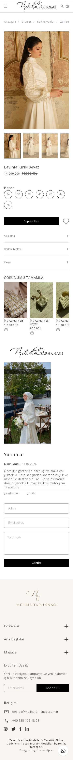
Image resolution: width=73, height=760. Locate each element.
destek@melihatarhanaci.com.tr (35, 712)
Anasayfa (10, 21)
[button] (12, 145)
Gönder (36, 563)
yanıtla (31, 493)
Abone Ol (52, 688)
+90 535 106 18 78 (26, 721)
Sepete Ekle (31, 221)
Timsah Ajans (45, 750)
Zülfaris (65, 21)
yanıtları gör (11, 493)
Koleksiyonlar (46, 21)
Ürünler (26, 21)
